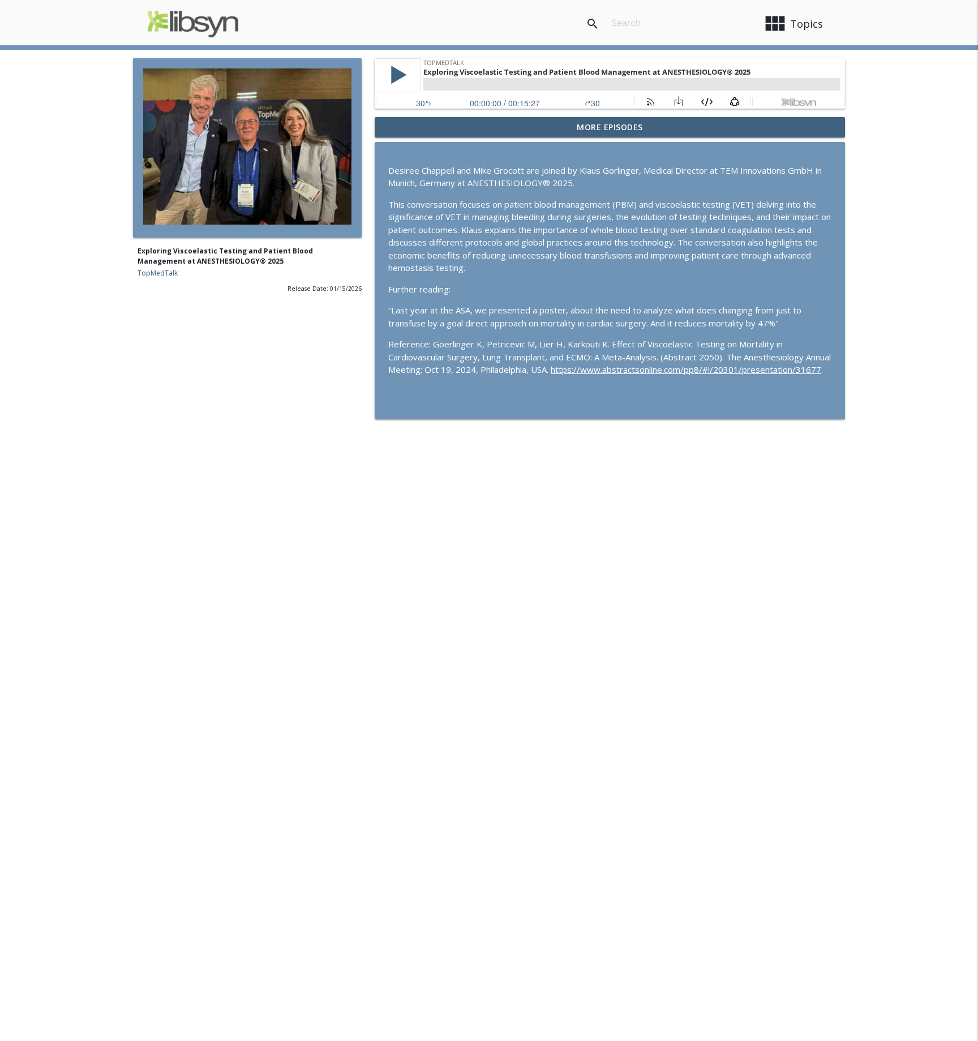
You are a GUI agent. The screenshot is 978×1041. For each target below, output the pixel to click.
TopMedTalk (158, 273)
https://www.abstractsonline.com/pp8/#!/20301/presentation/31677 (686, 369)
